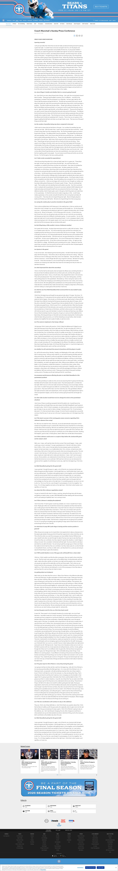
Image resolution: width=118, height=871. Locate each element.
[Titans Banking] (55, 821)
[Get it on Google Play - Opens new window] (63, 856)
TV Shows (57, 837)
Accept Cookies (101, 867)
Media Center (95, 835)
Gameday (69, 835)
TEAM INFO (32, 833)
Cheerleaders (69, 839)
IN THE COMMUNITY (95, 833)
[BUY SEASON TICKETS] (59, 787)
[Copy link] (82, 36)
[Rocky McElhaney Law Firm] (71, 821)
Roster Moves (44, 839)
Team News (44, 835)
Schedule (6, 833)
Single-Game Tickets (19, 839)
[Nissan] (46, 821)
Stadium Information (81, 835)
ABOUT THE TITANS (110, 833)
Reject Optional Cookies (90, 867)
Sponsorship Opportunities (110, 839)
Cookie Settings (80, 867)
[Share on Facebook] (74, 36)
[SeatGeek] (63, 821)
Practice (69, 837)
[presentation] (96, 775)
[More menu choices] (51, 20)
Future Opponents (6, 835)
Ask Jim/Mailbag (44, 837)
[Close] (116, 867)
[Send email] (79, 36)
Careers (110, 837)
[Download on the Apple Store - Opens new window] (55, 856)
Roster (32, 837)
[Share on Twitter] (77, 36)
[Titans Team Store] (59, 825)
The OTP (57, 839)
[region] (59, 867)
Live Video (57, 835)
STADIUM (81, 833)
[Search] (93, 20)
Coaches (32, 839)
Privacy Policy (43, 869)
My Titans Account (20, 835)
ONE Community (95, 839)
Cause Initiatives (95, 837)
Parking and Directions (81, 839)
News (44, 833)
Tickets (19, 833)
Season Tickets (19, 837)
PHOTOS (69, 833)
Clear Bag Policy (81, 837)
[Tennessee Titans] (59, 861)
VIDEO (58, 833)
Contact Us (110, 835)
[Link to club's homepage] (3, 20)
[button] (57, 774)
